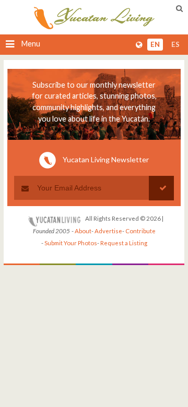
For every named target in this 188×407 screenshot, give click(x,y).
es (175, 44)
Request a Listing (123, 243)
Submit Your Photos (70, 243)
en (155, 44)
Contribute (140, 231)
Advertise (108, 231)
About (83, 231)
